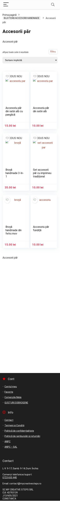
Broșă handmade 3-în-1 (15, 173)
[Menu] (6, 4)
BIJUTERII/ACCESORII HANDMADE (22, 18)
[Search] (53, 4)
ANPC (7, 441)
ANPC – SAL (10, 447)
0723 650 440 (9, 477)
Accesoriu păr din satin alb (41, 109)
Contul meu (10, 386)
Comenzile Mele (13, 397)
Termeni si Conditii (14, 425)
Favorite (8, 392)
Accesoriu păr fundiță (41, 228)
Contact (8, 420)
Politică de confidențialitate (19, 430)
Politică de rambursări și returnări (22, 436)
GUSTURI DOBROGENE (16, 402)
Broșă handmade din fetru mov (14, 230)
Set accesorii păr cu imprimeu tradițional (42, 173)
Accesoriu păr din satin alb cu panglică (14, 111)
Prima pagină (9, 15)
